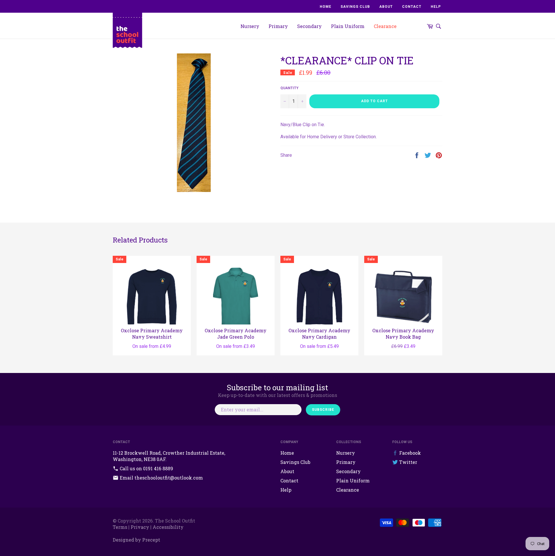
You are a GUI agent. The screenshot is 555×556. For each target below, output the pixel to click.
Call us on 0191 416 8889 (146, 468)
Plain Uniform (348, 26)
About (386, 7)
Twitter (407, 462)
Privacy (140, 527)
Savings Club (355, 7)
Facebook (409, 453)
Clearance (385, 26)
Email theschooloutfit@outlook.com (161, 478)
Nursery (249, 26)
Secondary (309, 26)
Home (325, 7)
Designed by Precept (136, 540)
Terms (120, 527)
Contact (411, 7)
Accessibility (168, 527)
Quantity (289, 88)
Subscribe (323, 410)
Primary (278, 26)
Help (436, 7)
